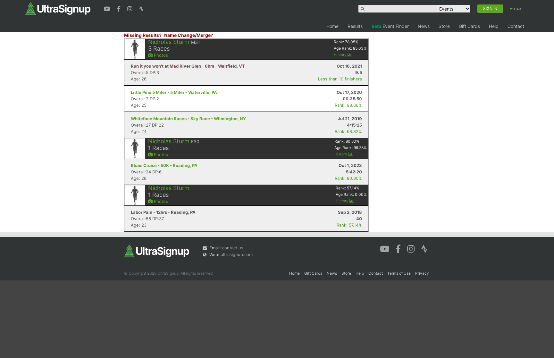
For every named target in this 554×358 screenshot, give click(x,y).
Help (494, 26)
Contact (516, 26)
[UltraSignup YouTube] (107, 8)
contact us (232, 247)
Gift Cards (469, 26)
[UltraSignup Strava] (141, 8)
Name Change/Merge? (188, 35)
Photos (160, 55)
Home (332, 26)
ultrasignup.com (237, 254)
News (424, 26)
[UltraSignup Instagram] (131, 8)
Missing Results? (143, 35)
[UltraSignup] (57, 8)
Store (444, 26)
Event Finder (390, 26)
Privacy (422, 273)
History (341, 54)
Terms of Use (399, 273)
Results (355, 26)
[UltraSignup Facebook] (119, 8)
